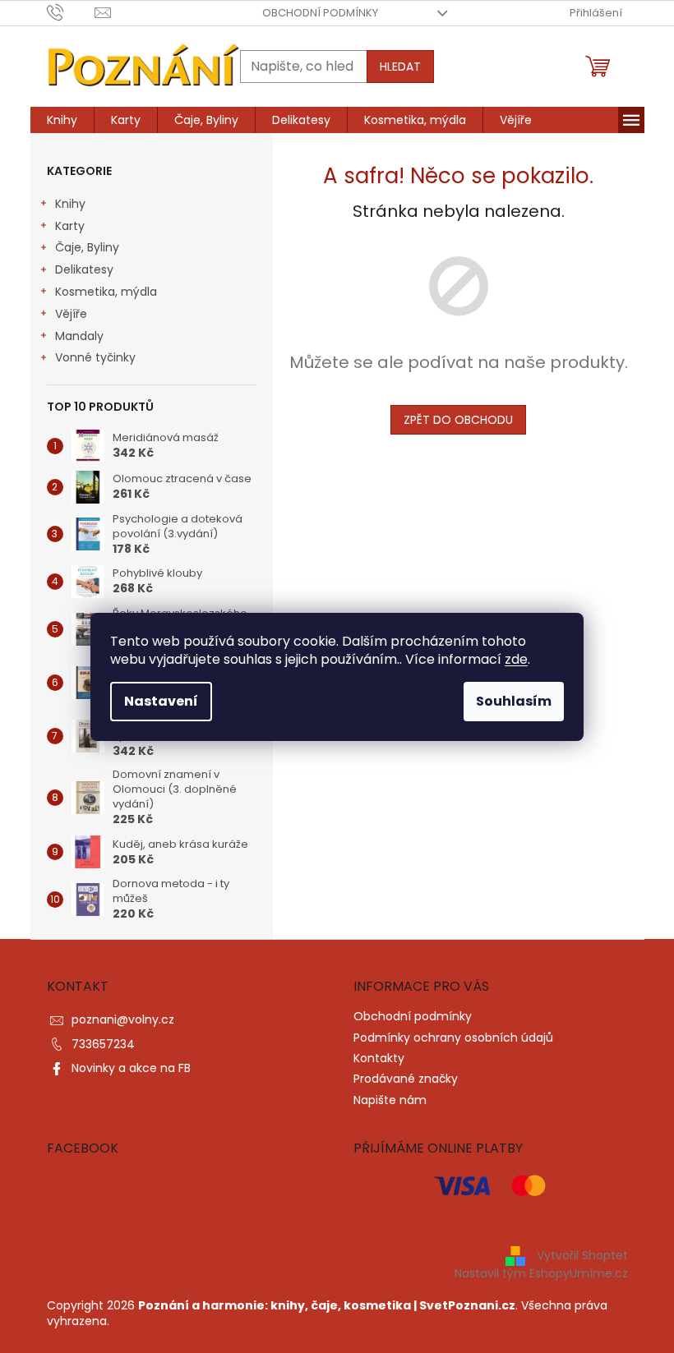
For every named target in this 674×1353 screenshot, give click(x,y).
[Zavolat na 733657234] (71, 12)
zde (516, 659)
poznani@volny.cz (123, 1019)
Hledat (400, 66)
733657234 (103, 1044)
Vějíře (71, 314)
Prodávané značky (405, 1078)
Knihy (70, 204)
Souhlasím (514, 701)
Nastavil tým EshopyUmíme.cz (541, 1273)
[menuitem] (62, 120)
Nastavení (161, 701)
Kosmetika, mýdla (106, 291)
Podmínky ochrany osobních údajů (453, 1037)
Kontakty (378, 1058)
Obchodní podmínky (320, 13)
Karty (70, 226)
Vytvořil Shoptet (582, 1255)
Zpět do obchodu (458, 420)
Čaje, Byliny (87, 247)
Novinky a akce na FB (131, 1068)
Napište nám (390, 1100)
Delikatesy (84, 269)
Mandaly (79, 336)
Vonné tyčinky (95, 357)
